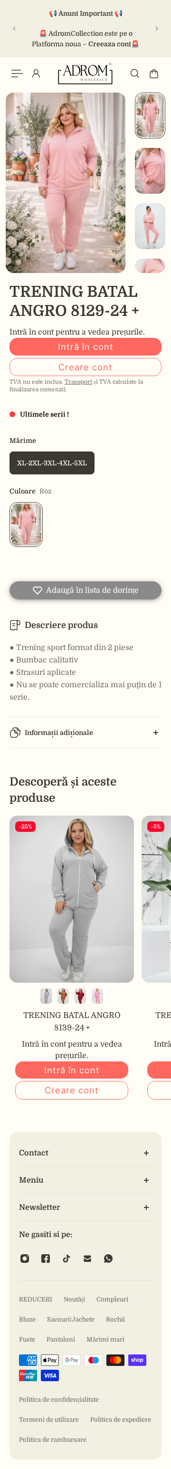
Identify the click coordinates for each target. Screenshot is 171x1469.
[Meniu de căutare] (134, 73)
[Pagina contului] (36, 73)
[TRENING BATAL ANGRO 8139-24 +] (72, 899)
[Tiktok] (66, 1258)
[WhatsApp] (108, 1258)
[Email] (87, 1258)
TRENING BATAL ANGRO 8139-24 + (72, 1021)
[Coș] (153, 73)
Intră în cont (86, 346)
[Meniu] (17, 73)
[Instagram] (24, 1258)
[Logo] (85, 73)
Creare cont (85, 367)
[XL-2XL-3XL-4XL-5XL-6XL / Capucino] (63, 996)
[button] (86, 590)
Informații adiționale (59, 732)
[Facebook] (45, 1258)
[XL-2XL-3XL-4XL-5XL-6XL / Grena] (80, 996)
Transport (78, 381)
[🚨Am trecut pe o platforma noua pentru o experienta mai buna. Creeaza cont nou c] (89, 28)
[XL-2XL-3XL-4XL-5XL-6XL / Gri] (46, 996)
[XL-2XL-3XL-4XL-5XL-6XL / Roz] (97, 996)
